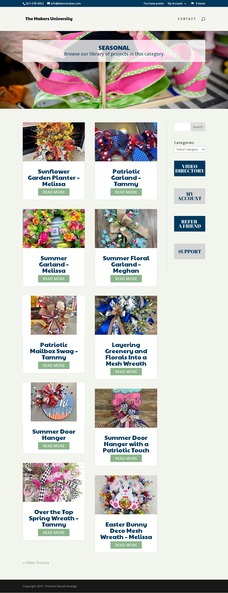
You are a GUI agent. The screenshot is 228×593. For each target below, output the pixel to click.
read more (54, 192)
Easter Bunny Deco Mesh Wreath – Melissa (126, 530)
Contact (187, 19)
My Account (175, 3)
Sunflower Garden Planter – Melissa (54, 177)
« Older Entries (36, 562)
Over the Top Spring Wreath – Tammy (54, 517)
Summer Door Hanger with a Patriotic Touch (126, 443)
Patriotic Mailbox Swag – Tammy (54, 350)
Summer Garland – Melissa (54, 264)
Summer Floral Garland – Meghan (126, 264)
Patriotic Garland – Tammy (126, 177)
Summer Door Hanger (53, 434)
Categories (184, 142)
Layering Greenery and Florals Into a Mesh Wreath (126, 353)
